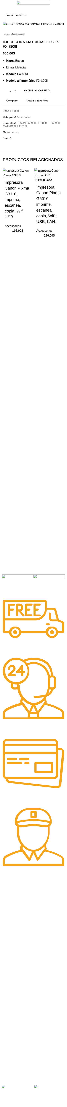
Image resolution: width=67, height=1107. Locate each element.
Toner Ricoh (9, 930)
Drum (5, 1014)
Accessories (18, 34)
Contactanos (9, 1056)
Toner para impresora (14, 995)
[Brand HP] (49, 584)
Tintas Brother (10, 960)
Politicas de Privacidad (15, 1037)
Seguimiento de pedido (15, 1069)
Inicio (6, 34)
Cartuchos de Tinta (13, 1002)
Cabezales (8, 1021)
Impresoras (8, 989)
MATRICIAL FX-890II (15, 126)
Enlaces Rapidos (14, 892)
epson (16, 132)
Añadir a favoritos (37, 100)
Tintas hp (7, 947)
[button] (9, 247)
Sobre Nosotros (14, 1031)
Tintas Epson (9, 953)
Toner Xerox (9, 918)
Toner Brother (10, 905)
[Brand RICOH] (18, 578)
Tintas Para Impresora (18, 940)
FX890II (55, 122)
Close (10, 171)
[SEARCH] (59, 15)
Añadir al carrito (37, 90)
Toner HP (7, 911)
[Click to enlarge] (9, 21)
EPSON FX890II (26, 122)
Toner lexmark (10, 924)
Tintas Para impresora (15, 1008)
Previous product (55, 34)
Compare (12, 100)
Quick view (9, 256)
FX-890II (43, 122)
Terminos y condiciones (15, 1050)
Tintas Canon (9, 966)
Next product (62, 34)
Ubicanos (7, 1063)
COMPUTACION (11, 982)
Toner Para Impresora (15, 899)
